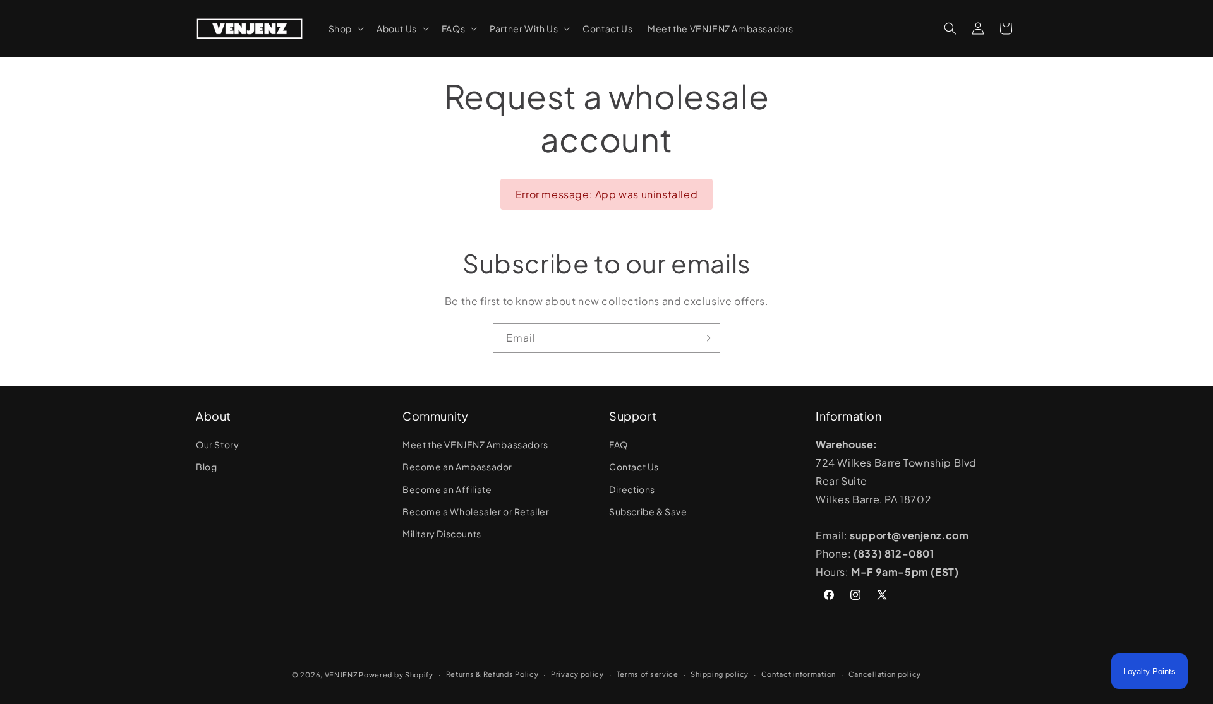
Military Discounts (441, 533)
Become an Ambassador (457, 466)
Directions (632, 489)
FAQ (618, 444)
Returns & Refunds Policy (492, 674)
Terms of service (648, 674)
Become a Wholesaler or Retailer (476, 511)
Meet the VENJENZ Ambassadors (475, 444)
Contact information (798, 674)
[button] (345, 28)
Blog (206, 466)
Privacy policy (577, 674)
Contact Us (634, 466)
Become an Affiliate (447, 489)
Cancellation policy (884, 674)
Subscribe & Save (648, 511)
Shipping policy (720, 674)
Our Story (217, 444)
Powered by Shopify (396, 675)
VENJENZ (341, 675)
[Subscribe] (706, 338)
